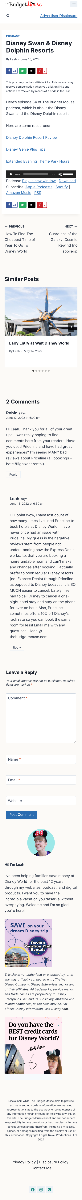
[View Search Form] (8, 15)
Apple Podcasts (38, 187)
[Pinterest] (49, 1189)
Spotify (61, 187)
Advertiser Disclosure (58, 16)
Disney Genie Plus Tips (25, 149)
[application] (41, 174)
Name (14, 759)
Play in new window (39, 181)
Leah (13, 59)
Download (67, 181)
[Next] (71, 327)
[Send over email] (23, 71)
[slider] (68, 173)
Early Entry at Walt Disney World (39, 343)
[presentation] (41, 311)
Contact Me (41, 1168)
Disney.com (59, 1009)
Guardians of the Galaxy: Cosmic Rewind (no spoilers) (63, 239)
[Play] (11, 174)
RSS (37, 192)
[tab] (33, 371)
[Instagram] (41, 1189)
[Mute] (60, 174)
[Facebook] (32, 1189)
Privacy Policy (24, 1162)
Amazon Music (18, 192)
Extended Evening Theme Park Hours (37, 161)
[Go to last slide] (11, 327)
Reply (13, 474)
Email (14, 780)
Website (15, 800)
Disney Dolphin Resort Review (32, 137)
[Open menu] (73, 4)
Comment (18, 698)
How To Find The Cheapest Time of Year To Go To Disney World (20, 239)
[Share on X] (31, 71)
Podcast (13, 36)
